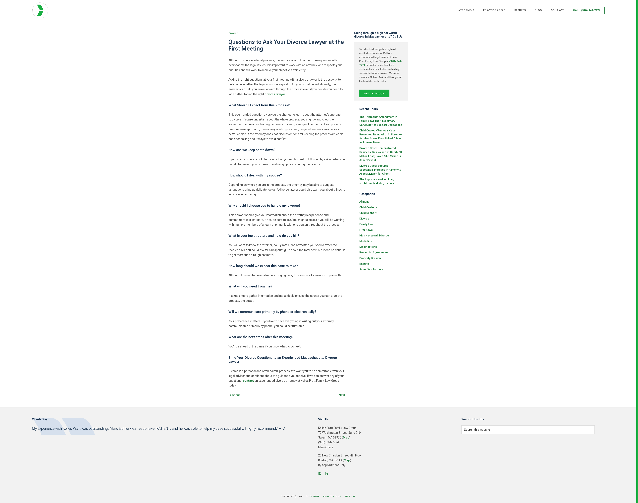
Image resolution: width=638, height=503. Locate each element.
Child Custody (368, 207)
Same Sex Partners (371, 269)
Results (364, 263)
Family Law (366, 224)
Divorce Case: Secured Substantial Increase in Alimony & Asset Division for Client (380, 169)
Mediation (365, 241)
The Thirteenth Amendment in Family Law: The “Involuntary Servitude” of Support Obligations (380, 120)
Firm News (366, 229)
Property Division (370, 258)
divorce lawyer (275, 94)
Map (346, 437)
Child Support (367, 213)
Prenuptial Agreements (373, 252)
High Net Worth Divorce (374, 235)
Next (342, 395)
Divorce (233, 33)
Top (630, 497)
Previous (234, 395)
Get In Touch (374, 93)
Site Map (350, 497)
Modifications (368, 246)
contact (248, 380)
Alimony (364, 201)
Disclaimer (313, 497)
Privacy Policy (332, 497)
